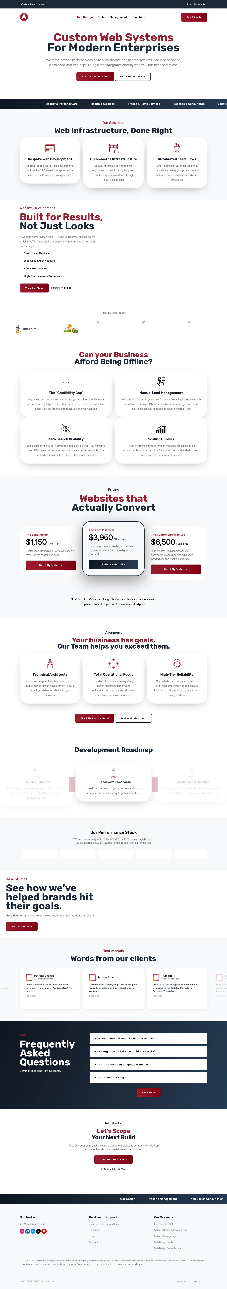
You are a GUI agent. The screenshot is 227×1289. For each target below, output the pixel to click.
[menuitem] (189, 4)
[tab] (64, 253)
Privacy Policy (183, 1281)
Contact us (95, 1242)
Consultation (200, 4)
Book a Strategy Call (133, 718)
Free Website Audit (164, 1224)
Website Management (112, 17)
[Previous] (72, 792)
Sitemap (197, 1281)
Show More (148, 1093)
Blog (189, 4)
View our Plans (34, 288)
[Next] (155, 792)
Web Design (85, 17)
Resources (94, 1230)
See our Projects (21, 926)
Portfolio (139, 17)
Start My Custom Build (95, 718)
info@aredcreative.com (32, 4)
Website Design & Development (171, 1230)
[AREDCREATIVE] (24, 17)
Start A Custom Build (95, 76)
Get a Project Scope (132, 76)
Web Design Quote (163, 1242)
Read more (60, 996)
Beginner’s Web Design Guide (104, 1224)
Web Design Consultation (167, 1248)
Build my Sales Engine (113, 1159)
